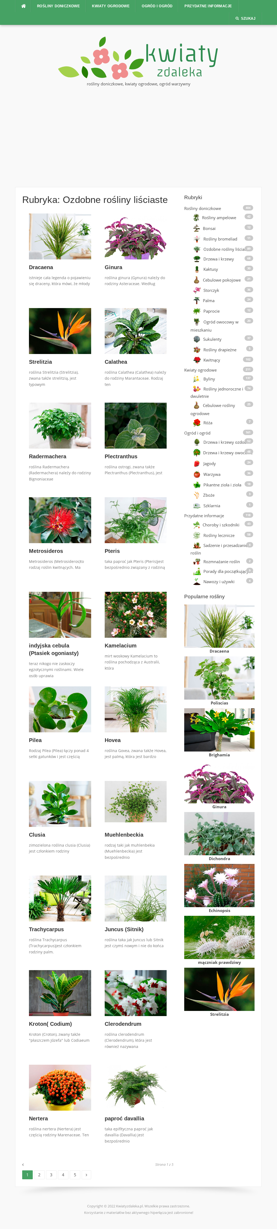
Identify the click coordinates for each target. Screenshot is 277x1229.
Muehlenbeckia (124, 835)
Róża (207, 422)
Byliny (209, 379)
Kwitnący (211, 360)
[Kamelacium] (136, 621)
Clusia (37, 835)
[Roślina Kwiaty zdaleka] (138, 57)
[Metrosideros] (60, 521)
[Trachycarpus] (60, 905)
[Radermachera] (60, 432)
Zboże (209, 495)
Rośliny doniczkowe (58, 6)
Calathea (116, 362)
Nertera (38, 1118)
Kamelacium (121, 646)
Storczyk (211, 290)
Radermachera (47, 456)
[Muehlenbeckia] (136, 801)
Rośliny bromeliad (220, 239)
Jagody (209, 463)
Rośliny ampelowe (219, 217)
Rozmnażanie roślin (221, 561)
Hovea (113, 740)
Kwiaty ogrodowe (111, 6)
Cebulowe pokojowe (222, 280)
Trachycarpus (46, 929)
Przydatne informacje (208, 6)
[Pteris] (136, 526)
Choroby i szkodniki (221, 524)
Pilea (35, 740)
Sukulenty (212, 339)
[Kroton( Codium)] (60, 998)
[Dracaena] (60, 243)
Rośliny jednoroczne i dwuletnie (216, 392)
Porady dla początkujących (228, 571)
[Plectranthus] (136, 429)
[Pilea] (60, 716)
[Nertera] (60, 1093)
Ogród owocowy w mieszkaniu (214, 326)
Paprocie (211, 311)
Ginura (113, 267)
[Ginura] (136, 243)
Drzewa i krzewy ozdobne (227, 442)
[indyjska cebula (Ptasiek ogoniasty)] (60, 621)
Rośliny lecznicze (219, 535)
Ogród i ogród (157, 6)
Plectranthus (121, 456)
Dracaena (41, 267)
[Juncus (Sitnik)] (136, 910)
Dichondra (219, 858)
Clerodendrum (123, 1024)
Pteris (112, 551)
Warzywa (211, 474)
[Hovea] (136, 716)
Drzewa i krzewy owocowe (228, 452)
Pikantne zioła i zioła (222, 484)
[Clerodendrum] (136, 996)
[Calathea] (136, 337)
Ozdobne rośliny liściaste (226, 249)
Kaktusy (210, 269)
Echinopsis (219, 910)
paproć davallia (124, 1118)
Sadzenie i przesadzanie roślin (219, 549)
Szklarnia (211, 505)
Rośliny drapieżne (219, 349)
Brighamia (219, 754)
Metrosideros (46, 551)
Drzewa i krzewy (218, 259)
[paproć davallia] (136, 1085)
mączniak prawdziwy (219, 962)
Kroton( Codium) (50, 1024)
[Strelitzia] (60, 337)
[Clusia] (60, 805)
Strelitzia (40, 362)
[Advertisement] (138, 135)
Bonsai (209, 228)
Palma (209, 300)
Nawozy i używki (219, 582)
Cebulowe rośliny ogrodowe (212, 409)
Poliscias (219, 703)
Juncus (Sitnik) (124, 929)
